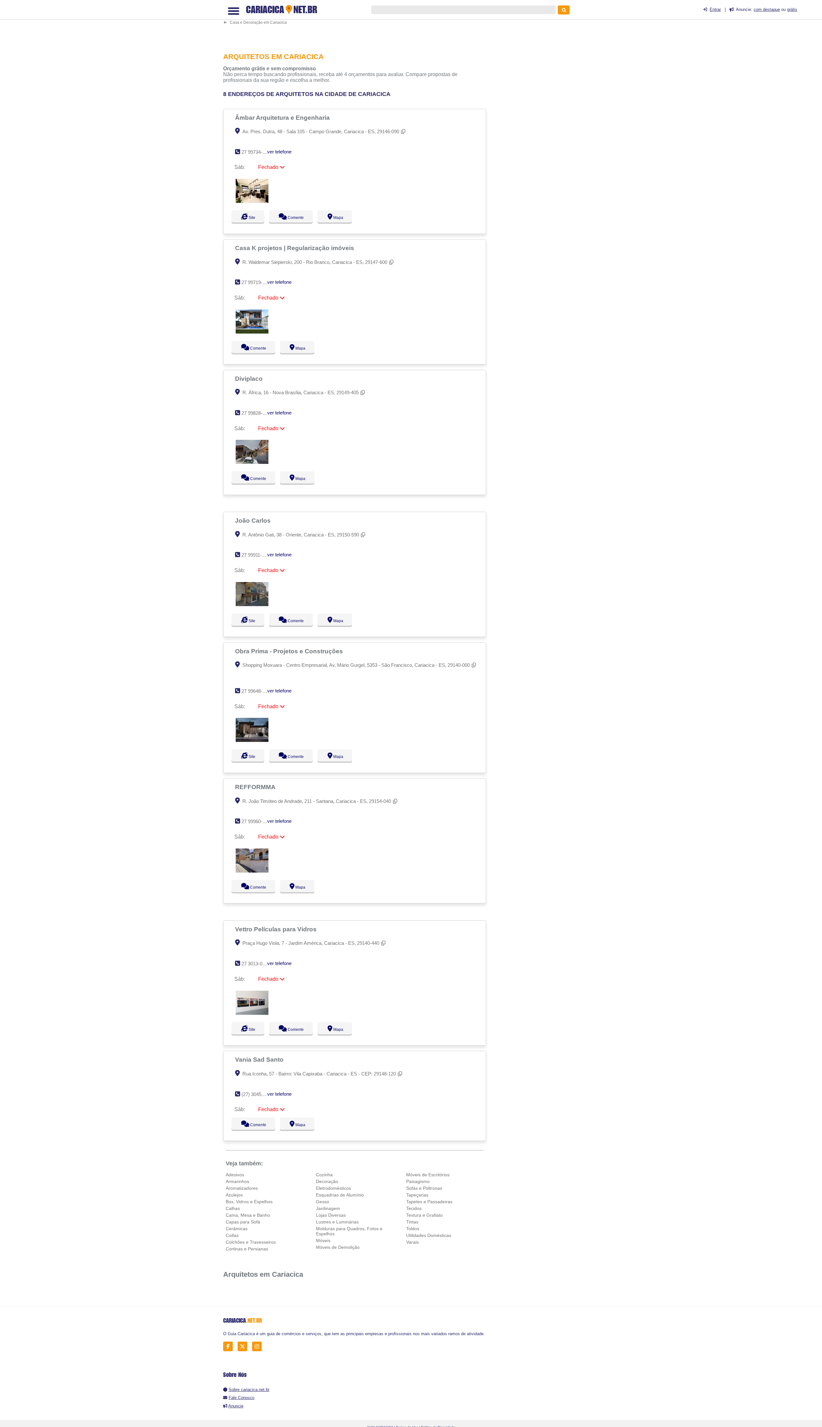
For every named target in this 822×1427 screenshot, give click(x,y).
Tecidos (414, 1208)
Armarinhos (237, 1181)
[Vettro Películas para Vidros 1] (252, 1013)
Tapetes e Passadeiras (429, 1201)
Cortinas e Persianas (247, 1248)
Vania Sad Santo (260, 1059)
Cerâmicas (237, 1228)
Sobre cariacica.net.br (249, 1389)
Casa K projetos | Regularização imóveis (295, 247)
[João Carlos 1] (252, 604)
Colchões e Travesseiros (251, 1242)
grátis (792, 9)
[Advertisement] (358, 23)
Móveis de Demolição (338, 1247)
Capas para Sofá (243, 1221)
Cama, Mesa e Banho (248, 1215)
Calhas (233, 1208)
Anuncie (235, 1406)
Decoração (327, 1181)
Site (251, 217)
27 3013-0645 (255, 963)
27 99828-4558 (257, 413)
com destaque (767, 9)
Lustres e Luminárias (337, 1221)
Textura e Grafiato (424, 1215)
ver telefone (279, 151)
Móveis (323, 1240)
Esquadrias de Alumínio (340, 1194)
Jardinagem (328, 1208)
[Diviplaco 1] (252, 462)
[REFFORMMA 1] (252, 871)
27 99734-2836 (257, 152)
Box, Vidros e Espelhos (249, 1201)
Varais (412, 1242)
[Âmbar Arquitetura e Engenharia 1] (252, 201)
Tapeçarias (417, 1194)
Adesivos (235, 1174)
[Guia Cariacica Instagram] (258, 1346)
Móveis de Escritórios (428, 1174)
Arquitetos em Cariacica (263, 1274)
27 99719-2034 (257, 282)
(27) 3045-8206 (257, 1094)
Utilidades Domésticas (428, 1235)
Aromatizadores (242, 1188)
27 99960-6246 (257, 821)
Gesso (322, 1201)
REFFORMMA (256, 786)
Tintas (412, 1221)
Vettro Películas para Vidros (276, 929)
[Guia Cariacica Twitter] (244, 1346)
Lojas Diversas (331, 1215)
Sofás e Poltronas (424, 1188)
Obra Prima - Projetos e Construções (290, 651)
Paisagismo (418, 1181)
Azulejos (234, 1194)
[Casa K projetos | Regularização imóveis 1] (252, 332)
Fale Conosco (241, 1397)
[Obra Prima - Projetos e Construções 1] (252, 740)
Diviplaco (249, 378)
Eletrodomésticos (333, 1188)
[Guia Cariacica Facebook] (229, 1346)
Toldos (412, 1228)
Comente (298, 217)
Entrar (715, 9)
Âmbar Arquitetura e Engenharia (283, 117)
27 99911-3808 (256, 555)
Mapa (343, 217)
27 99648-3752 (257, 691)
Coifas (232, 1235)
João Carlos (253, 520)
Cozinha (324, 1174)
